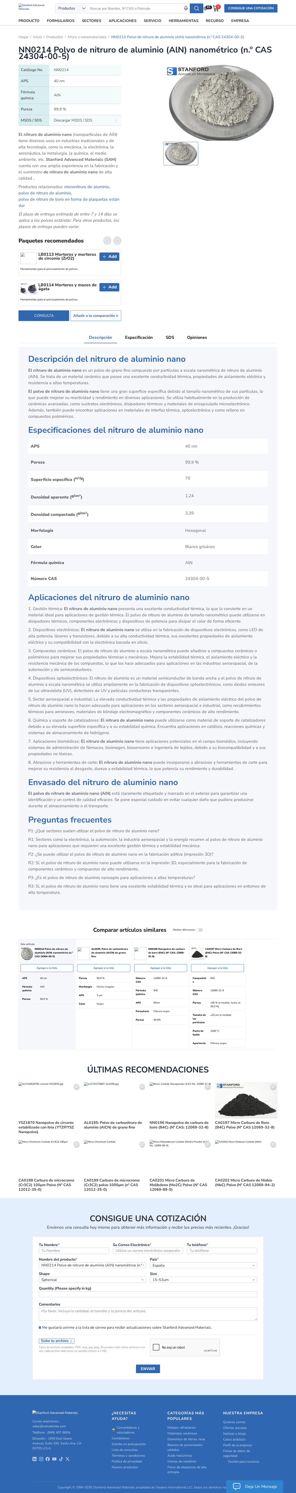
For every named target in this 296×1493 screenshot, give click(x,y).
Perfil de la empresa (237, 1445)
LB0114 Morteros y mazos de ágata (67, 287)
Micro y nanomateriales (87, 37)
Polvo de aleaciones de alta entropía (187, 1469)
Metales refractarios (181, 1427)
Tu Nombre (49, 1245)
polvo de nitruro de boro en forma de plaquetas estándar (68, 202)
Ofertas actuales (235, 1428)
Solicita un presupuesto (129, 1444)
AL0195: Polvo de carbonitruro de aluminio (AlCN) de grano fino (113, 1125)
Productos (54, 37)
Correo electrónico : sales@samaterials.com (49, 1423)
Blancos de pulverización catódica (185, 1447)
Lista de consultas (125, 1450)
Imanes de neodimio (181, 1461)
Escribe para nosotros (243, 1461)
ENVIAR (148, 1369)
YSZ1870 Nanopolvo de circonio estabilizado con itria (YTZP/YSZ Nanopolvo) (46, 1127)
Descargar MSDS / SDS (73, 120)
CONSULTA (44, 315)
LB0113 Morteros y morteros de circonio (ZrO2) (67, 256)
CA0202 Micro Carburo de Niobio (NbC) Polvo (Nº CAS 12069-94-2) (245, 1182)
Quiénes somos (234, 1422)
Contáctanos (121, 1438)
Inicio (37, 37)
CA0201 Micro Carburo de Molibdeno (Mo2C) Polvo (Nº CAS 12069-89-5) (178, 1185)
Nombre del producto (58, 1259)
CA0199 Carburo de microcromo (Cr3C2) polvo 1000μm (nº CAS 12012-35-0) (112, 1185)
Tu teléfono (197, 1245)
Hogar (23, 37)
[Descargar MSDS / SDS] (116, 120)
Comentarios (49, 1304)
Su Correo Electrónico (132, 1245)
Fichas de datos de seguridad (236, 1453)
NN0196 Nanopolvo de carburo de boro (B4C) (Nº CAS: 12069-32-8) (179, 1125)
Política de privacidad (127, 1461)
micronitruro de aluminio (86, 187)
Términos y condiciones (128, 1455)
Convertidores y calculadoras (128, 1430)
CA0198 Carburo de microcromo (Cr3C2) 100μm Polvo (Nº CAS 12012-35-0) (46, 1185)
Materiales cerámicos (182, 1433)
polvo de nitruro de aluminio (44, 193)
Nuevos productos (125, 1467)
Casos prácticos (234, 1439)
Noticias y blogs (234, 1433)
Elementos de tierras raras (186, 1439)
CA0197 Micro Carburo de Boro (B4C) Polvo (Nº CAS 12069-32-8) (245, 1125)
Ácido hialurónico (179, 1455)
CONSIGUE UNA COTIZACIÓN (251, 8)
